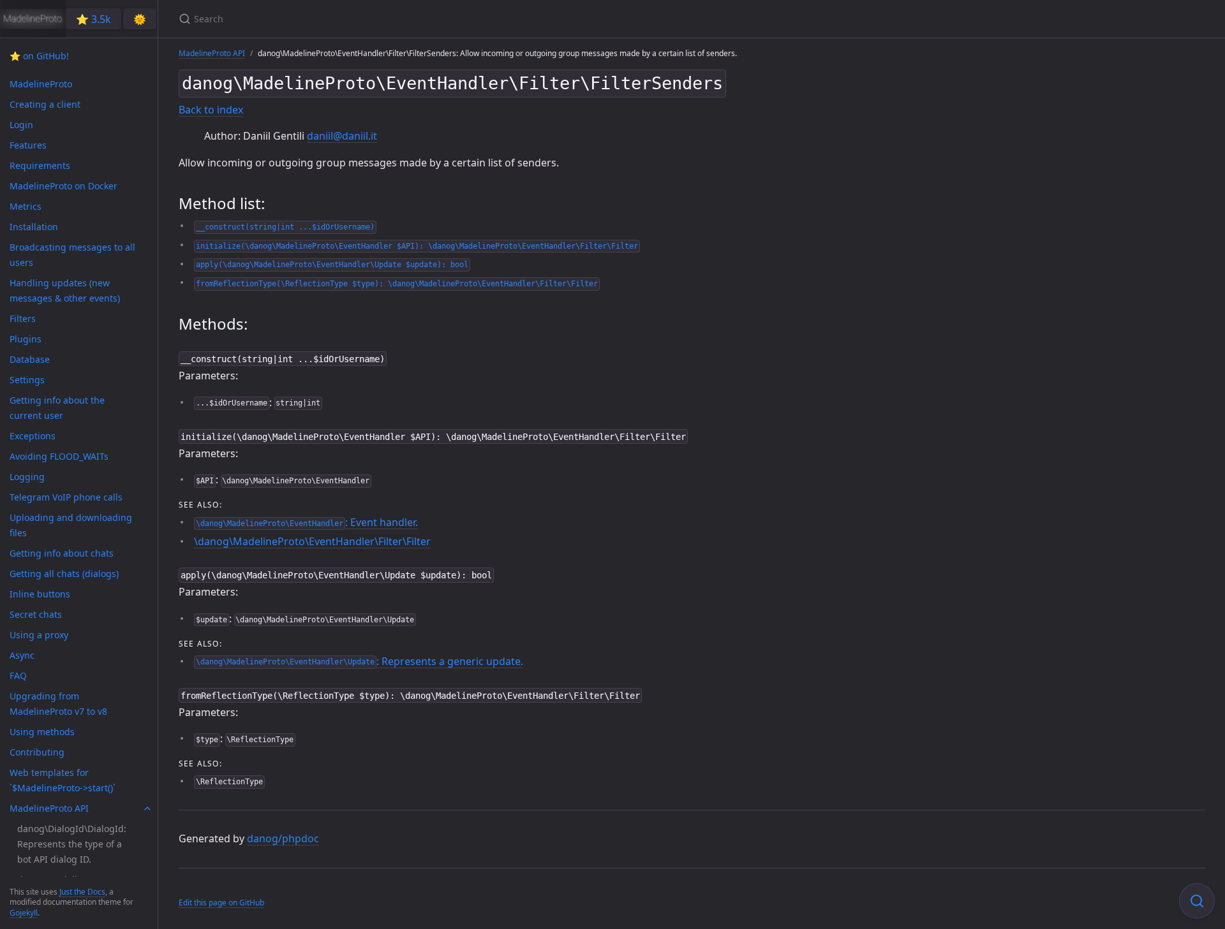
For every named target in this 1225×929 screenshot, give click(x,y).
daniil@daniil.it (342, 136)
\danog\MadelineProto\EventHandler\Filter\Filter (312, 541)
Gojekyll (24, 912)
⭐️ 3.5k (93, 19)
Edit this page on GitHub (221, 902)
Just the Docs (82, 891)
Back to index (211, 110)
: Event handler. (307, 522)
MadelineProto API (212, 53)
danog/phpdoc (283, 838)
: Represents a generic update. (359, 661)
